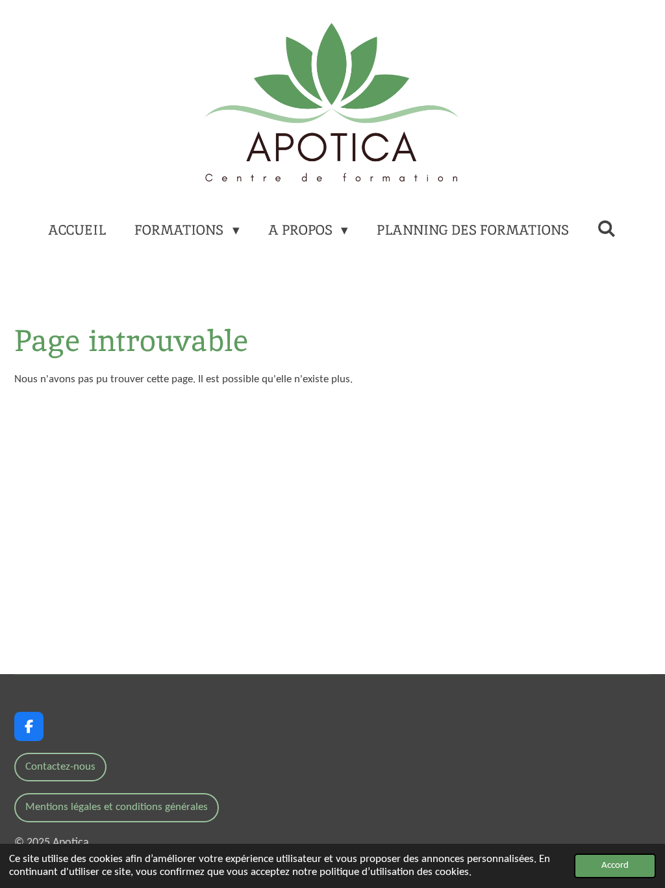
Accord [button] (615, 865)
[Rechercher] (606, 228)
